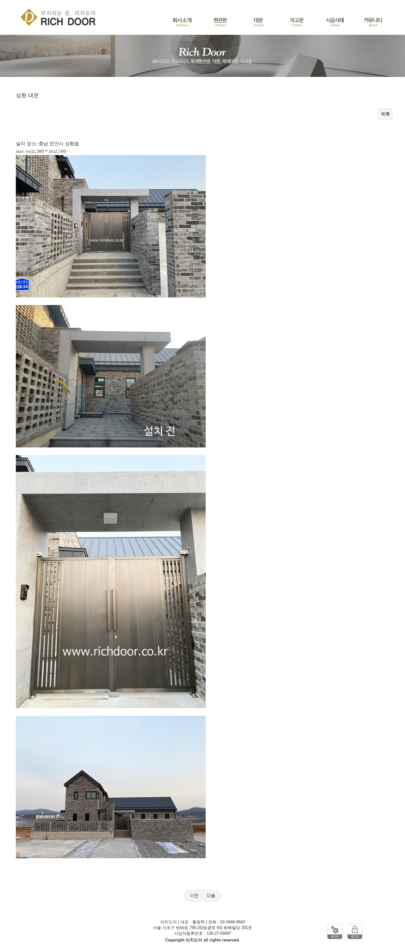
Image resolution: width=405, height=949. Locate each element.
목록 (385, 113)
